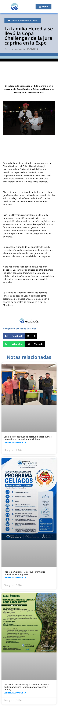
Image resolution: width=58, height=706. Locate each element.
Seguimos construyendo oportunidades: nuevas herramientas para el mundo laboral (28, 438)
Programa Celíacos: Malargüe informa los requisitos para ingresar (24, 573)
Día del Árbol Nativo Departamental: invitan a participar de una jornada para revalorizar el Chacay (26, 687)
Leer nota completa (15, 442)
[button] (14, 336)
